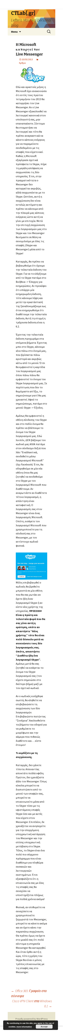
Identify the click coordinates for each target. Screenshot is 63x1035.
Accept (44, 1026)
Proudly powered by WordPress (31, 1018)
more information (24, 1026)
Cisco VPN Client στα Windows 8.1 (32, 1003)
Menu (14, 31)
